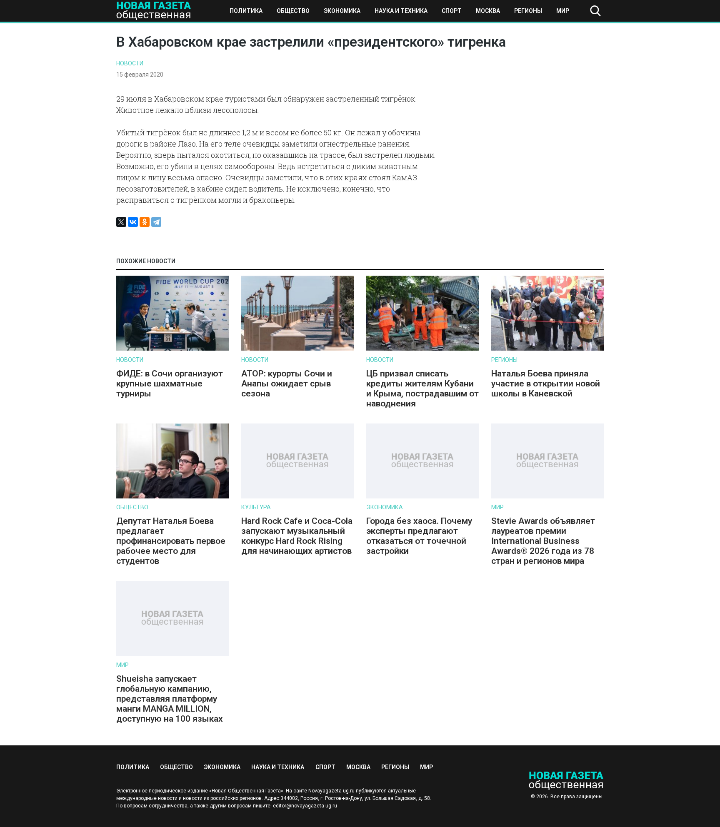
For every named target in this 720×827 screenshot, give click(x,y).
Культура (256, 507)
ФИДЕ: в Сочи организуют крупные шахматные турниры (169, 384)
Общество (293, 10)
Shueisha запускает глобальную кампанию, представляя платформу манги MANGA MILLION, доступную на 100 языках (170, 699)
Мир (562, 10)
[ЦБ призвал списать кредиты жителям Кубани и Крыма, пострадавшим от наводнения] (422, 349)
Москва (488, 10)
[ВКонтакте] (133, 222)
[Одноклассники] (145, 222)
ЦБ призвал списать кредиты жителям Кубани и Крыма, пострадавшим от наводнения (422, 389)
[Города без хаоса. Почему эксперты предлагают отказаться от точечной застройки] (422, 496)
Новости (129, 63)
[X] (121, 222)
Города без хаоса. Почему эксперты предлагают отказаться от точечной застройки (419, 536)
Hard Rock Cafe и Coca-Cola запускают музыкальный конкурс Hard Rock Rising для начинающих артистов (296, 536)
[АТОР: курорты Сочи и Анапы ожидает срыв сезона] (297, 349)
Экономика (342, 10)
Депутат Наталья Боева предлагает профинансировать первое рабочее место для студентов (170, 541)
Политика (246, 10)
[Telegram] (156, 222)
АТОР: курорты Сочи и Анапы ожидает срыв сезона (286, 384)
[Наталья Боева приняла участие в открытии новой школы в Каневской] (547, 349)
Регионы (528, 10)
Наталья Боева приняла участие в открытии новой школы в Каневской (545, 384)
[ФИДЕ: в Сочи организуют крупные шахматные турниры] (172, 349)
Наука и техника (401, 10)
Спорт (452, 10)
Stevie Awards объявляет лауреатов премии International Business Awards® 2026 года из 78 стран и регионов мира (543, 541)
